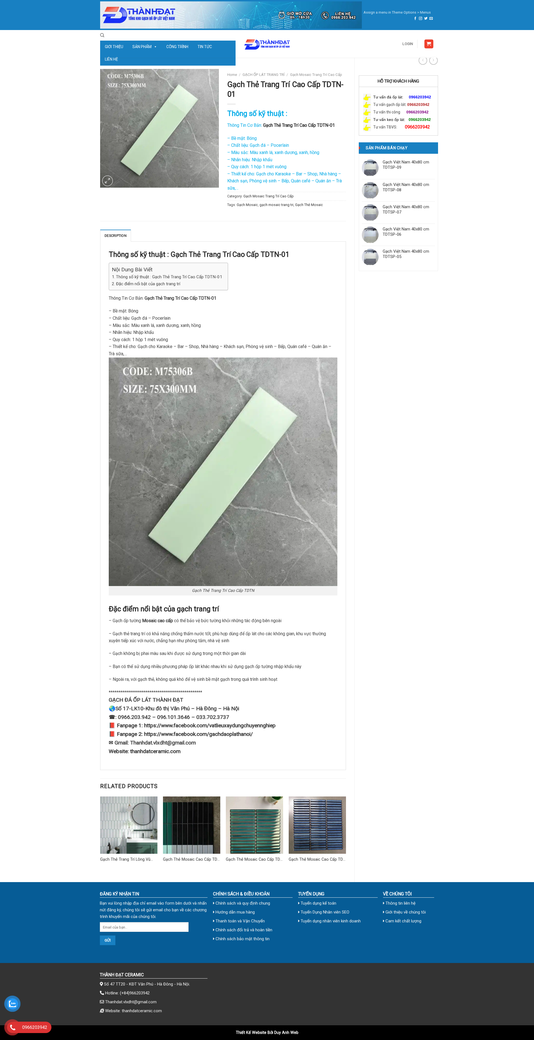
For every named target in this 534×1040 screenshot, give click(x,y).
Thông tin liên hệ (400, 903)
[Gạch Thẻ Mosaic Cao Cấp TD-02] (317, 825)
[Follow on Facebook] (415, 19)
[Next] (346, 834)
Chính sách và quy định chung (242, 903)
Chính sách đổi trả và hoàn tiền (243, 929)
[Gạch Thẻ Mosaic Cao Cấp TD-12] (254, 825)
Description (116, 236)
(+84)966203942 (135, 993)
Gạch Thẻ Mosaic (309, 205)
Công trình (177, 46)
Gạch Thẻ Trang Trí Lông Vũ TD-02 (125, 859)
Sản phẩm (142, 46)
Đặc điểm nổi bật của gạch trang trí (148, 283)
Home (232, 74)
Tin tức (204, 46)
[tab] (115, 235)
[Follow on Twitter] (425, 19)
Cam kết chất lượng (402, 921)
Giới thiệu (114, 46)
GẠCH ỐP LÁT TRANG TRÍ (264, 74)
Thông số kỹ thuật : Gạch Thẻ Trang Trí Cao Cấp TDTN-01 (169, 276)
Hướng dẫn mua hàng (234, 912)
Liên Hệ (111, 59)
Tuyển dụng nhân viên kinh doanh (330, 921)
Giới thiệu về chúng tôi (405, 912)
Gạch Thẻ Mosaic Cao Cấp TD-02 (316, 859)
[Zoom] (107, 180)
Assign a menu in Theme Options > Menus (397, 12)
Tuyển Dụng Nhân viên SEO (324, 912)
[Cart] (429, 44)
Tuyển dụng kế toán (318, 903)
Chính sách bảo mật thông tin (242, 938)
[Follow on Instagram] (420, 19)
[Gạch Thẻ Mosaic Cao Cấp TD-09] (191, 825)
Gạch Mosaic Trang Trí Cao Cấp (316, 74)
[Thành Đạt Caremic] (267, 44)
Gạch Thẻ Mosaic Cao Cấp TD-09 (191, 859)
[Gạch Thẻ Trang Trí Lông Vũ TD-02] (128, 825)
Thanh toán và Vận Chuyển (239, 921)
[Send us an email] (431, 19)
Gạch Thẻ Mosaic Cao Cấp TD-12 (253, 859)
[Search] (102, 35)
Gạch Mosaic (247, 205)
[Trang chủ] (231, 15)
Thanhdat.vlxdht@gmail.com (131, 1001)
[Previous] (100, 834)
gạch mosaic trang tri (276, 205)
